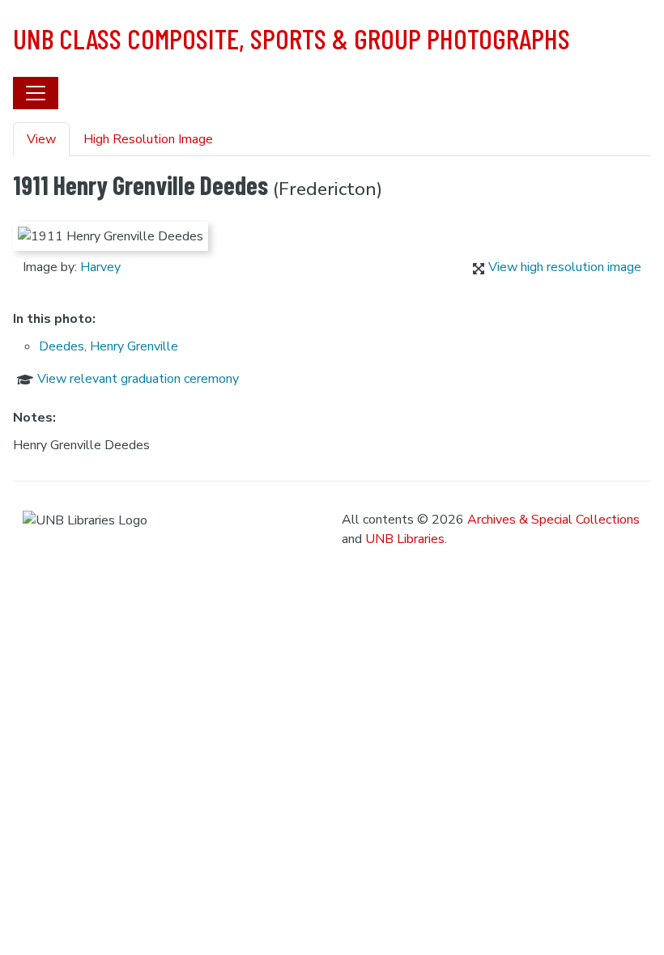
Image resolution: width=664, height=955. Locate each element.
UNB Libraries (405, 539)
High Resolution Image (148, 139)
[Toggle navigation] (35, 93)
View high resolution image (564, 267)
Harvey (100, 267)
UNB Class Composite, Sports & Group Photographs (291, 38)
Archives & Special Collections (553, 519)
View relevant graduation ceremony (138, 379)
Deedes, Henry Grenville (108, 346)
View (41, 139)
